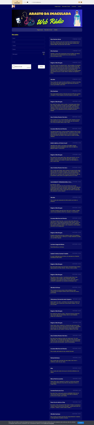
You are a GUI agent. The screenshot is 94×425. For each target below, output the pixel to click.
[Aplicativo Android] (81, 2)
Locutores (74, 6)
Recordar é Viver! (66, 6)
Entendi (80, 422)
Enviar (41, 66)
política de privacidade (49, 423)
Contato (79, 6)
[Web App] (79, 2)
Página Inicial (57, 6)
